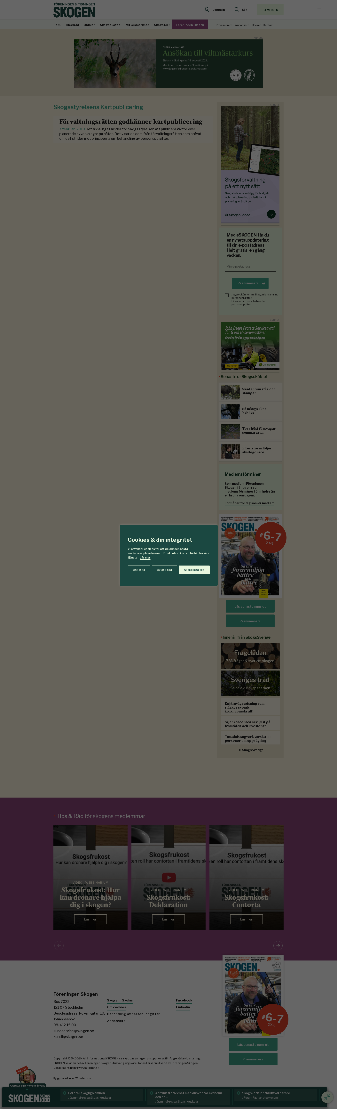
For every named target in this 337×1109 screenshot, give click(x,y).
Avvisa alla (164, 569)
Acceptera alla (194, 569)
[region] (168, 554)
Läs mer (145, 557)
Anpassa (139, 569)
